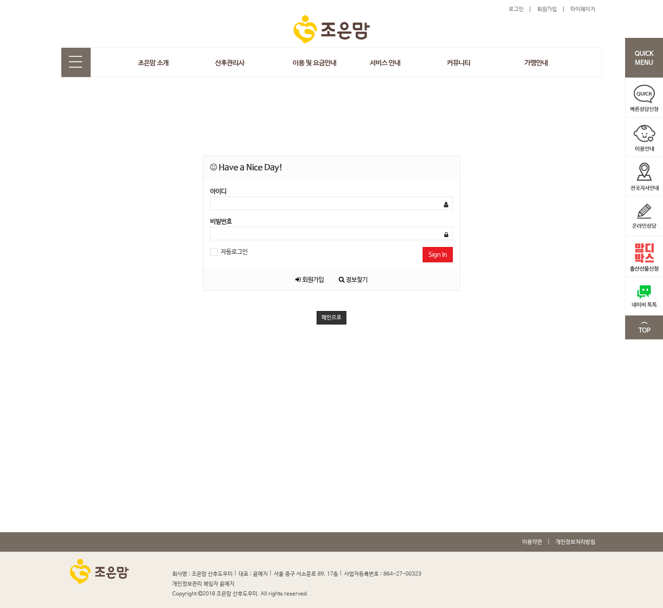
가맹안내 (536, 63)
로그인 (516, 9)
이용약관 (532, 542)
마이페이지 (583, 9)
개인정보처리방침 (575, 542)
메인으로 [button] (331, 318)
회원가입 (547, 9)
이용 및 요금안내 (314, 63)
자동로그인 (233, 252)
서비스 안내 (385, 63)
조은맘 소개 (153, 63)
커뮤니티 (458, 63)
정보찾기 (356, 279)
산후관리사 (229, 63)
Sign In (437, 254)
